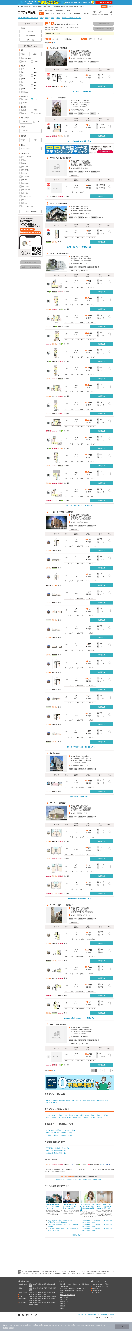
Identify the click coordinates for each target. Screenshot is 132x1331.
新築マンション (61, 1180)
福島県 (30, 1286)
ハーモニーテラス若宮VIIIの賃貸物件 (62, 512)
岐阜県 (35, 1294)
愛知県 (30, 1294)
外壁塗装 (62, 1306)
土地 (99, 1180)
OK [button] (122, 1326)
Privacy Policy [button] (8, 1328)
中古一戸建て (92, 1180)
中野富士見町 (70, 1100)
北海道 (30, 1284)
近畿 (20, 1296)
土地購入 (62, 1293)
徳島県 (53, 1298)
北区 (58, 1117)
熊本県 (44, 1302)
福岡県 (30, 1302)
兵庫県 (35, 1296)
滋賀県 (44, 1296)
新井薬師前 (100, 1100)
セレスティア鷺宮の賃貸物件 (59, 253)
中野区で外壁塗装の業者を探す (56, 1150)
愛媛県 (35, 1300)
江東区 (76, 1115)
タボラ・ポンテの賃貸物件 (58, 203)
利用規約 (104, 1314)
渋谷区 (105, 1115)
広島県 (30, 1298)
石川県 (49, 1292)
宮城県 (44, 1284)
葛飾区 (86, 1117)
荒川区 (64, 1117)
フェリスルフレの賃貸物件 (58, 48)
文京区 (59, 1115)
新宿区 (54, 1115)
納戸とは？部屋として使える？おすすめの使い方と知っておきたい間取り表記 (104, 1206)
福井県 (53, 1292)
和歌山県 (53, 1296)
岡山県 (35, 1298)
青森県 (35, 1284)
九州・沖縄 (22, 1302)
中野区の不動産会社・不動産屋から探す (59, 1133)
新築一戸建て (83, 1180)
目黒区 (87, 1115)
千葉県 (45, 1288)
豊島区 (54, 1117)
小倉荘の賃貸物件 (55, 753)
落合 (77, 1100)
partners (42, 1325)
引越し (62, 1308)
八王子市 (99, 1117)
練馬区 (75, 1117)
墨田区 (71, 1115)
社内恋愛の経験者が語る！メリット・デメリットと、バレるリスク (53, 1206)
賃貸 (61, 1284)
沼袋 (106, 1100)
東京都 (30, 1288)
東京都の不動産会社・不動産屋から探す (59, 1135)
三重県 (44, 1294)
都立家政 (49, 1102)
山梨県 (35, 1292)
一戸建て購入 (63, 1290)
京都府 (39, 1296)
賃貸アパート (76, 1284)
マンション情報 (64, 1297)
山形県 (53, 1284)
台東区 (65, 1115)
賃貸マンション (67, 1284)
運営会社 (81, 1314)
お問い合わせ (96, 1288)
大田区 (93, 1115)
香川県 (30, 1300)
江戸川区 (92, 1117)
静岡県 (39, 1294)
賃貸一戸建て (85, 1284)
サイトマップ (96, 1293)
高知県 (39, 1300)
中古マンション (72, 1180)
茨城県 (50, 1288)
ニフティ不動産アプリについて (100, 1286)
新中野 (55, 1100)
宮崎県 (53, 1302)
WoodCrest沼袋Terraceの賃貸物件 (61, 905)
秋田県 (49, 1284)
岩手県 (39, 1284)
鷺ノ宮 (55, 1102)
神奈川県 (35, 1288)
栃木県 (54, 1288)
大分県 (49, 1302)
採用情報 (111, 1314)
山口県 (49, 1298)
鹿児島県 (31, 1304)
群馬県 (30, 1290)
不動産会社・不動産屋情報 (67, 1295)
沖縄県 (36, 1304)
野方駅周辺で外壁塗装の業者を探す (57, 1148)
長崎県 (39, 1302)
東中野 (93, 1100)
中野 (88, 1100)
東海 (20, 1294)
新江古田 (83, 1100)
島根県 (44, 1298)
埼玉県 (41, 1288)
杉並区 (48, 1117)
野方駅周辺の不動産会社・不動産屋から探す (60, 1130)
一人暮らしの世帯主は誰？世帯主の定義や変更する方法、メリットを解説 (70, 1206)
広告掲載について (97, 1290)
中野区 (48, 1115)
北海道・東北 (23, 1284)
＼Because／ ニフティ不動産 (100, 1284)
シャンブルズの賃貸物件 (58, 97)
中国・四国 (22, 1298)
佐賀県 (35, 1302)
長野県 (39, 1292)
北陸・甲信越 (23, 1292)
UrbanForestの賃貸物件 (58, 803)
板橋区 (69, 1117)
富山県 (44, 1292)
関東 (20, 1288)
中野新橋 (62, 1100)
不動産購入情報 (64, 1286)
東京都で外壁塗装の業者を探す (56, 1153)
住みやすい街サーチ (65, 1299)
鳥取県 (39, 1298)
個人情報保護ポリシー (92, 1314)
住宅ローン (63, 1303)
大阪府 (30, 1296)
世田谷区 (99, 1115)
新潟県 (30, 1292)
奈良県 (49, 1296)
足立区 (80, 1117)
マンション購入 (64, 1288)
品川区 (82, 1115)
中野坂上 (49, 1100)
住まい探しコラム (65, 1301)
